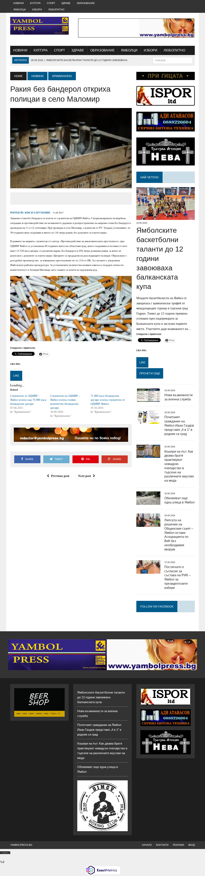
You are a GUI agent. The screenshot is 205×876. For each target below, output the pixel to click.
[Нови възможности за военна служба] (148, 399)
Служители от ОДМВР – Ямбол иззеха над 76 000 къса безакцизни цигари (28, 400)
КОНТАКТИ (162, 845)
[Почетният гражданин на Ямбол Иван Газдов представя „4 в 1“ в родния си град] (148, 421)
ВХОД (191, 845)
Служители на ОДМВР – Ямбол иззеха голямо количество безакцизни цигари (65, 402)
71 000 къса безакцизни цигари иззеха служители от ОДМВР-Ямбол (107, 400)
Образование (86, 3)
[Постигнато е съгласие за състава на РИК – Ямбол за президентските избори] (148, 571)
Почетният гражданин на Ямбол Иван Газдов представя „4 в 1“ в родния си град (179, 425)
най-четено (149, 177)
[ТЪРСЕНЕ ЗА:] (173, 60)
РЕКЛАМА (178, 845)
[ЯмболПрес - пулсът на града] (39, 26)
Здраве (65, 3)
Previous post (60, 475)
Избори (37, 9)
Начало (147, 845)
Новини (18, 3)
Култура (35, 3)
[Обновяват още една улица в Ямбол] (148, 502)
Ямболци (19, 9)
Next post (84, 475)
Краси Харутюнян (37, 212)
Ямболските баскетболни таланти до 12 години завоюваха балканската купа (101, 697)
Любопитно (56, 9)
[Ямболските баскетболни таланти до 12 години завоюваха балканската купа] (165, 217)
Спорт (51, 3)
